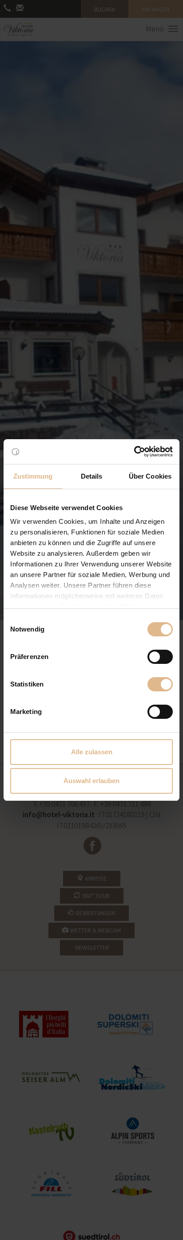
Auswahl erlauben (91, 780)
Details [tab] (92, 476)
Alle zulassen (91, 752)
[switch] (160, 657)
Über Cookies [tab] (150, 476)
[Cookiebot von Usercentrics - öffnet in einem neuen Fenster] (134, 451)
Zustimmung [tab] (33, 476)
